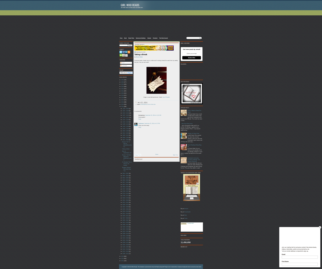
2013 (122, 256)
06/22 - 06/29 (126, 200)
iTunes (185, 218)
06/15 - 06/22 (126, 202)
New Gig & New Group (187, 123)
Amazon (186, 208)
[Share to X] (143, 102)
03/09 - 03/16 (126, 233)
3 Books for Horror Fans (193, 133)
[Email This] (140, 102)
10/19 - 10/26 (126, 130)
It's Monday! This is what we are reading (127, 163)
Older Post (175, 155)
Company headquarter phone (184, 266)
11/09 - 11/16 (126, 124)
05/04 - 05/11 (126, 215)
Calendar (149, 38)
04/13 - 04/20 (126, 222)
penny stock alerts (197, 266)
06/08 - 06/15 (126, 204)
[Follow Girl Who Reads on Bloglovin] (126, 73)
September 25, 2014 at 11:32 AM (153, 115)
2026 (122, 79)
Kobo (185, 215)
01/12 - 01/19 (126, 251)
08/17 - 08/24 (126, 182)
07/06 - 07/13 (126, 195)
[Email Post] (138, 102)
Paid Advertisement (163, 38)
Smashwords (187, 211)
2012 (122, 258)
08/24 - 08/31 (126, 180)
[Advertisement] (161, 23)
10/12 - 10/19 (126, 133)
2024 (122, 84)
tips (155, 104)
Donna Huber (139, 57)
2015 (122, 104)
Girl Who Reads (130, 5)
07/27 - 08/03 (126, 189)
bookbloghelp (144, 104)
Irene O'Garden (166, 97)
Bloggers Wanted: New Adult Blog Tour (126, 169)
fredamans (141, 123)
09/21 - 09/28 (126, 139)
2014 (122, 106)
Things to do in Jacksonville (170, 266)
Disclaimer (155, 38)
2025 (122, 82)
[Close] (320, 227)
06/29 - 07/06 (126, 198)
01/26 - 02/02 (126, 247)
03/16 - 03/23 (126, 231)
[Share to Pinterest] (146, 102)
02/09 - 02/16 (126, 242)
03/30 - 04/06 (126, 227)
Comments (124, 65)
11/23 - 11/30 (126, 119)
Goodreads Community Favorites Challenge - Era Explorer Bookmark (194, 159)
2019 (122, 95)
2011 (122, 260)
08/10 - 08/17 (126, 184)
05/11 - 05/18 (126, 213)
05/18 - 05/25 (126, 211)
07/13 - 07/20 (126, 193)
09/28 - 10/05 (126, 137)
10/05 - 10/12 (126, 135)
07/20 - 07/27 (126, 191)
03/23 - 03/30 (126, 229)
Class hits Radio (155, 266)
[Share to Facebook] (145, 102)
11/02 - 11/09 (126, 126)
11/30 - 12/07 (126, 117)
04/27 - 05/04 (126, 218)
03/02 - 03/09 (126, 235)
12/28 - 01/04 (126, 108)
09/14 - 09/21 (126, 173)
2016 (122, 102)
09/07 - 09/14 (126, 175)
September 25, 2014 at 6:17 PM (152, 123)
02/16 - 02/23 (126, 240)
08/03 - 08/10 (126, 186)
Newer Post (138, 155)
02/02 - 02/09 (126, 244)
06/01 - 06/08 (126, 206)
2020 (122, 93)
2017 (122, 99)
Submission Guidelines (141, 38)
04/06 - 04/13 (126, 224)
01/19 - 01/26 (126, 249)
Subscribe (191, 58)
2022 (122, 88)
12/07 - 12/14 (126, 115)
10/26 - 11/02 (126, 128)
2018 (122, 97)
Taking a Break (125, 149)
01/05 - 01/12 (126, 253)
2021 (122, 91)
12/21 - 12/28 (126, 110)
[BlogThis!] (142, 102)
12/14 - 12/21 (126, 113)
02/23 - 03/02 (126, 238)
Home (121, 38)
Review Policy (131, 38)
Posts (123, 62)
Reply (139, 119)
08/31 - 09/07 (126, 177)
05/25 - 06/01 (126, 209)
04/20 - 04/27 (126, 220)
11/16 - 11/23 (126, 122)
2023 (122, 86)
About (125, 38)
